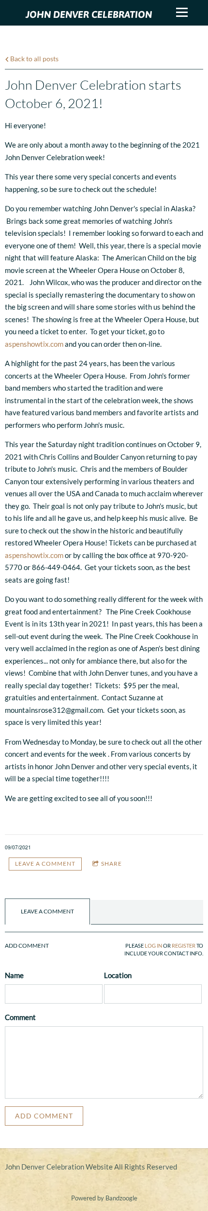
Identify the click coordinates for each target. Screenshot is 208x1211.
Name (14, 975)
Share (111, 863)
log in (153, 946)
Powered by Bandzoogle (104, 1198)
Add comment (44, 1116)
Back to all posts (34, 59)
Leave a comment (45, 863)
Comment (20, 1017)
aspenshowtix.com (34, 344)
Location (118, 975)
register (183, 946)
